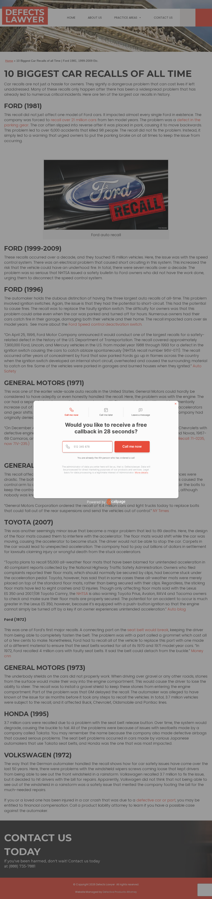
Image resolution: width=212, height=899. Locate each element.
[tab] (71, 412)
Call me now (132, 446)
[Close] (175, 404)
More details (141, 472)
